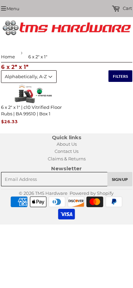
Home (8, 56)
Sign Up (120, 179)
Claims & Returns (67, 158)
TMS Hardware (51, 193)
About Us (67, 144)
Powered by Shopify (92, 193)
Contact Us (66, 151)
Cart (127, 8)
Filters (120, 76)
